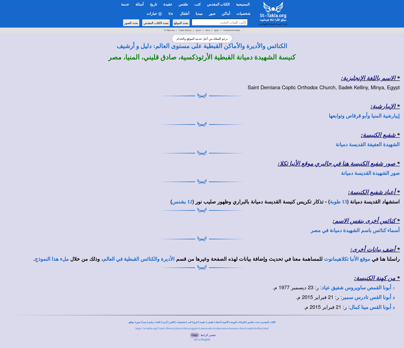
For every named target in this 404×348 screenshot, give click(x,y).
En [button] (171, 14)
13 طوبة (338, 201)
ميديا (144, 322)
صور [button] (212, 14)
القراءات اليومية (238, 322)
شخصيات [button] (245, 14)
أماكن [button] (226, 14)
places (198, 30)
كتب (189, 322)
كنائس (172, 322)
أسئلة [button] (140, 4)
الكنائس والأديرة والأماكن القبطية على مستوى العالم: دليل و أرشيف (202, 46)
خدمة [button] (125, 4)
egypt (216, 30)
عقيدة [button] (167, 4)
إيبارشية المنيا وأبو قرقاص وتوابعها (364, 116)
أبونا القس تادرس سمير (366, 297)
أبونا (386, 287)
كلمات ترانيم (154, 322)
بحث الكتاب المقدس (156, 23)
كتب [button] (197, 4)
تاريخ (195, 322)
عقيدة (203, 322)
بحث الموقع (181, 23)
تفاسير (250, 322)
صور (138, 322)
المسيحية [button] (243, 4)
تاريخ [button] (153, 4)
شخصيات (181, 322)
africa (207, 30)
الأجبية (226, 322)
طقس (210, 322)
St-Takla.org (169, 30)
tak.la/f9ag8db (202, 339)
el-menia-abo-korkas (231, 30)
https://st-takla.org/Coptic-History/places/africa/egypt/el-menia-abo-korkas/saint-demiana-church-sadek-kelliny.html (202, 328)
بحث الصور (131, 23)
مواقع (131, 322)
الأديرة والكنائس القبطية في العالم (139, 259)
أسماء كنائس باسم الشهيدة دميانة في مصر (355, 230)
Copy (194, 335)
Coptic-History (185, 30)
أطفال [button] (184, 14)
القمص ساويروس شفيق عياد (352, 287)
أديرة (164, 322)
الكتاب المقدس (268, 322)
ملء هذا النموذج (52, 259)
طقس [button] (183, 4)
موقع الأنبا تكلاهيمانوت (347, 259)
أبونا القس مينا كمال (370, 307)
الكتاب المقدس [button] (218, 4)
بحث (257, 322)
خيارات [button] (152, 14)
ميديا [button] (199, 14)
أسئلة (218, 322)
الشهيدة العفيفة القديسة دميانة (368, 144)
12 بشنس (182, 201)
